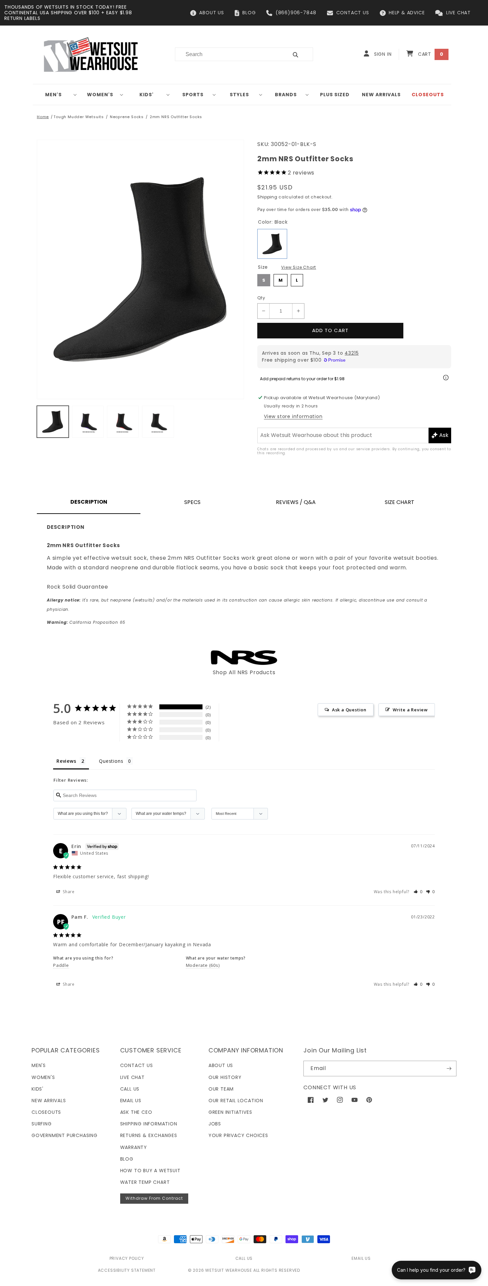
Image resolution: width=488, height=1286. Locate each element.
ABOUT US (211, 12)
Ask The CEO (136, 1112)
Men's (53, 95)
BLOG (249, 12)
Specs (192, 502)
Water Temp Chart (145, 1182)
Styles (239, 95)
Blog (126, 1159)
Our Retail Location (235, 1100)
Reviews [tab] (66, 761)
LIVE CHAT (458, 12)
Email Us (130, 1100)
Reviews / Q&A (296, 502)
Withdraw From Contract (154, 1198)
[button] (56, 95)
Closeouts (46, 1112)
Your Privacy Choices (238, 1135)
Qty (261, 298)
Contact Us (136, 1065)
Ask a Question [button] (349, 710)
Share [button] (68, 891)
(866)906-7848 (296, 12)
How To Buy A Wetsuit (150, 1170)
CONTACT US (352, 12)
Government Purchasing (65, 1135)
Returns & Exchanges (148, 1135)
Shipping (267, 197)
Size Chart (399, 502)
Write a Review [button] (410, 710)
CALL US (244, 1258)
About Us (220, 1065)
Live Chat (132, 1077)
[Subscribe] (449, 1068)
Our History (225, 1077)
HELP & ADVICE (407, 12)
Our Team (221, 1089)
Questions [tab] (111, 761)
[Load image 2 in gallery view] (88, 422)
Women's (100, 95)
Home (43, 116)
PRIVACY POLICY (127, 1258)
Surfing (42, 1123)
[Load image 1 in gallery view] (53, 422)
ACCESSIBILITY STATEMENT (127, 1270)
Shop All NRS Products (244, 672)
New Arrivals (49, 1100)
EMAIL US (361, 1258)
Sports (192, 95)
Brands (286, 95)
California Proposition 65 (86, 622)
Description (88, 502)
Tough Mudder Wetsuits (78, 116)
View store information (293, 416)
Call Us (130, 1089)
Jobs (214, 1123)
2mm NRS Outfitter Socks (176, 116)
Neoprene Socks (127, 116)
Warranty (133, 1147)
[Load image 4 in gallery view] (158, 422)
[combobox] (227, 54)
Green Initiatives (230, 1112)
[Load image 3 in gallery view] (123, 422)
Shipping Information (148, 1123)
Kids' (146, 95)
